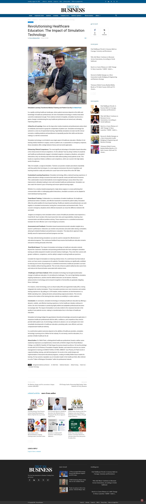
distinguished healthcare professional (41, 364)
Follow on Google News (77, 1)
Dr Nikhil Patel (76, 107)
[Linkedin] (108, 1)
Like (95, 29)
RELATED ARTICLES (34, 393)
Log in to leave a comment (34, 451)
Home (30, 15)
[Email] (53, 42)
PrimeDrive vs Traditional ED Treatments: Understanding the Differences (55, 434)
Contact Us (55, 1)
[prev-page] (29, 441)
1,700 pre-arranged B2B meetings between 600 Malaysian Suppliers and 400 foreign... (77, 473)
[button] (116, 16)
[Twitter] (114, 1)
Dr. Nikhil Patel (54, 364)
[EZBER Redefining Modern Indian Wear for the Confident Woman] (63, 482)
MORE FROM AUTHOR (48, 393)
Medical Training (74, 364)
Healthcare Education (64, 364)
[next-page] (32, 441)
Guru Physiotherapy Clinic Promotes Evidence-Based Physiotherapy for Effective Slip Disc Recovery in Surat (36, 413)
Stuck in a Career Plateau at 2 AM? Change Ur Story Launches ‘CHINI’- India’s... (109, 128)
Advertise (50, 1)
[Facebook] (105, 1)
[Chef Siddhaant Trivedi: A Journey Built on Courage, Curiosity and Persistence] (95, 109)
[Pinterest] (37, 42)
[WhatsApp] (41, 42)
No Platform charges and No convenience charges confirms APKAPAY (41, 385)
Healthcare (35, 19)
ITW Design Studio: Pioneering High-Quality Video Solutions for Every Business (73, 385)
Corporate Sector (39, 15)
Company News (65, 15)
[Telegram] (64, 42)
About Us (45, 1)
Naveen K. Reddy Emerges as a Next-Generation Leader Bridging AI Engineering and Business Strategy (104, 77)
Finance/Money (89, 15)
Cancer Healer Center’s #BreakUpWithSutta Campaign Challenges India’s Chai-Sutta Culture (36, 434)
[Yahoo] (117, 1)
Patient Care (83, 364)
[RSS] (111, 1)
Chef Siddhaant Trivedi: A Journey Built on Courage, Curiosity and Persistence (108, 108)
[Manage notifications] (142, 500)
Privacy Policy (66, 1)
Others (97, 15)
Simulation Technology (34, 366)
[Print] (56, 42)
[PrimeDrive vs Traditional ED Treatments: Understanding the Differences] (57, 425)
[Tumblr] (60, 42)
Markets (48, 15)
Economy (55, 15)
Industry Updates (76, 15)
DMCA (61, 1)
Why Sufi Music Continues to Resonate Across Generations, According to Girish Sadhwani (103, 59)
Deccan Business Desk (34, 38)
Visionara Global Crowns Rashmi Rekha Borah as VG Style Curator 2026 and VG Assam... (103, 87)
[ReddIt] (49, 42)
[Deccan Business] (73, 8)
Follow (104, 29)
